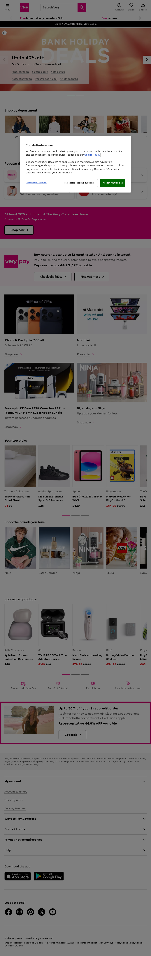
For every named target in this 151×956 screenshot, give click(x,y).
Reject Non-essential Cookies (80, 182)
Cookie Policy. (92, 155)
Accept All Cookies (113, 182)
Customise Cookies (36, 182)
